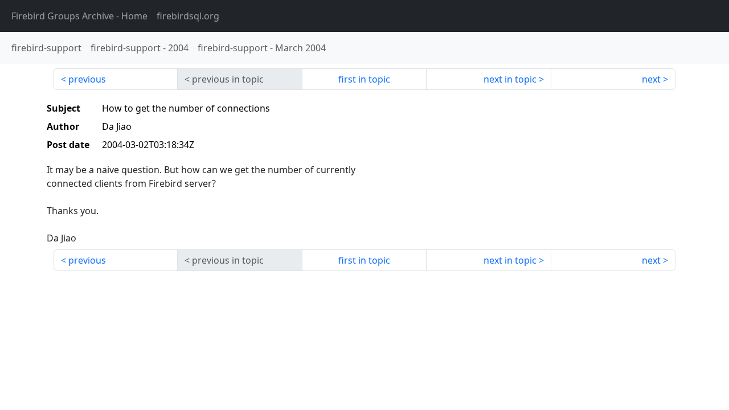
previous (87, 79)
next (651, 79)
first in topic (364, 79)
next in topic (510, 79)
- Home (79, 16)
